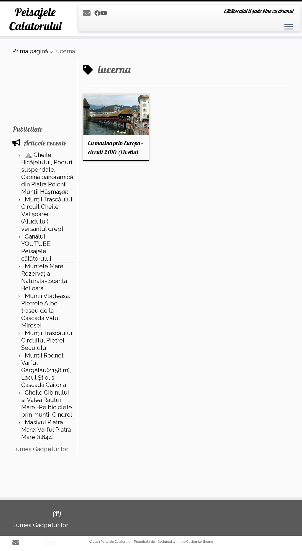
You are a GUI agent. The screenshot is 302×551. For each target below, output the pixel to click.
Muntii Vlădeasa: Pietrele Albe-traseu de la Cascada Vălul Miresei (45, 310)
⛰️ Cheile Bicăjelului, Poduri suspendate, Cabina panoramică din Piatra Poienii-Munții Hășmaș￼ (47, 173)
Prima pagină (30, 51)
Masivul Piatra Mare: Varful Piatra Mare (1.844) (46, 430)
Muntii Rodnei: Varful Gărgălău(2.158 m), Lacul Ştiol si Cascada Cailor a (46, 370)
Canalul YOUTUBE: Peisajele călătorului (36, 247)
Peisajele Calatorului (35, 19)
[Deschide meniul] (288, 27)
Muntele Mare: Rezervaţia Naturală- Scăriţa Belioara (44, 277)
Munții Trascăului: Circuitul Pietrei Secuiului (47, 340)
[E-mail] (88, 13)
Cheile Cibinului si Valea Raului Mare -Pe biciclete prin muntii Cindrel (46, 403)
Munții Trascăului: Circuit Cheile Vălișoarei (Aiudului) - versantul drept (47, 214)
